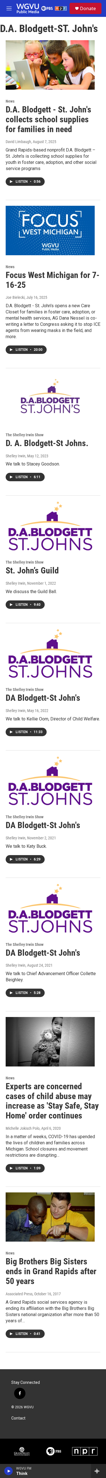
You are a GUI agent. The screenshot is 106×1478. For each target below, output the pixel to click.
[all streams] (98, 1471)
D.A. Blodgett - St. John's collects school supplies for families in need (48, 119)
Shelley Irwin (15, 456)
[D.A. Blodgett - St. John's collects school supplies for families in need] (50, 65)
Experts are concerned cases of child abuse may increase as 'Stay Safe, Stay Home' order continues (52, 1100)
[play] (8, 1471)
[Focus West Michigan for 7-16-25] (50, 230)
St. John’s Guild (32, 570)
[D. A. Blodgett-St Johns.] (50, 398)
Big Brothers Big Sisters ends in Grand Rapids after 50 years (51, 1271)
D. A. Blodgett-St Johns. (47, 443)
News (10, 101)
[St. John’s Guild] (50, 526)
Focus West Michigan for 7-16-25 (52, 280)
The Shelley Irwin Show (25, 435)
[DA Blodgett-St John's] (50, 653)
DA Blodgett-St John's (43, 698)
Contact (18, 1418)
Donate (88, 8)
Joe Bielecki (15, 297)
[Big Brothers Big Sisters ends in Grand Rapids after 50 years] (50, 1217)
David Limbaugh (18, 141)
